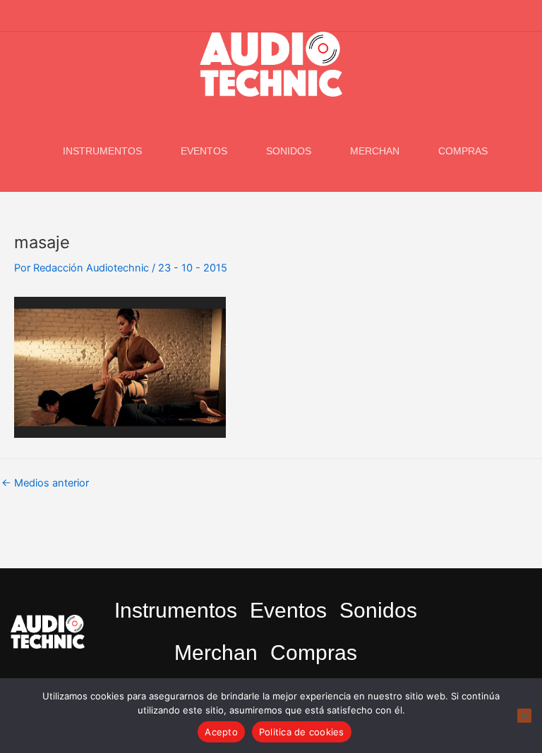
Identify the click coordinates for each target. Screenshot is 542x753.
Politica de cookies (301, 731)
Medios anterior (45, 483)
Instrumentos (102, 151)
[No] (524, 716)
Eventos (204, 151)
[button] (523, 16)
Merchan (374, 151)
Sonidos (288, 151)
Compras (463, 151)
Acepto (221, 731)
